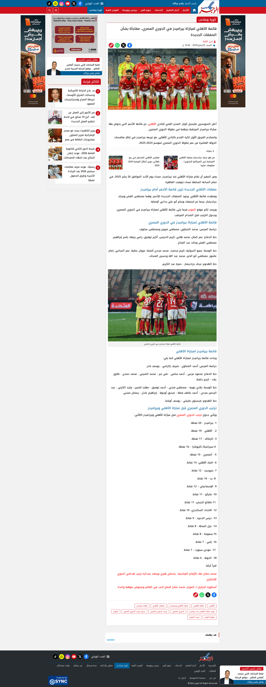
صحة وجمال (91, 666)
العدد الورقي (91, 3)
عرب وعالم (78, 666)
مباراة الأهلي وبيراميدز (179, 605)
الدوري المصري (178, 611)
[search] (49, 10)
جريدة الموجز (194, 617)
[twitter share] (123, 45)
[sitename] (206, 656)
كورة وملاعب (95, 10)
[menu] (56, 10)
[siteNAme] (208, 7)
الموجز (192, 209)
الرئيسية (212, 666)
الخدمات (159, 10)
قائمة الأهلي (198, 605)
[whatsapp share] (117, 45)
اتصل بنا (182, 678)
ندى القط (208, 41)
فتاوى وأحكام (106, 666)
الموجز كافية (112, 10)
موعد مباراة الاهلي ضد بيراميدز (202, 611)
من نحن (212, 678)
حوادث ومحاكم (63, 666)
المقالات (212, 671)
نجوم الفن (146, 10)
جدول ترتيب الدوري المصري (134, 611)
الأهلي (152, 123)
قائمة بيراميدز (142, 605)
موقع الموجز (210, 617)
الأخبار (186, 10)
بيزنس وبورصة (129, 10)
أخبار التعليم (172, 10)
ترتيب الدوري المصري (189, 414)
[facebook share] (129, 45)
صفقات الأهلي (159, 605)
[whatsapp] (111, 45)
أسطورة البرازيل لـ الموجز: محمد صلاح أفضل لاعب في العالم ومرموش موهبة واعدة (167, 587)
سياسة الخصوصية (197, 678)
